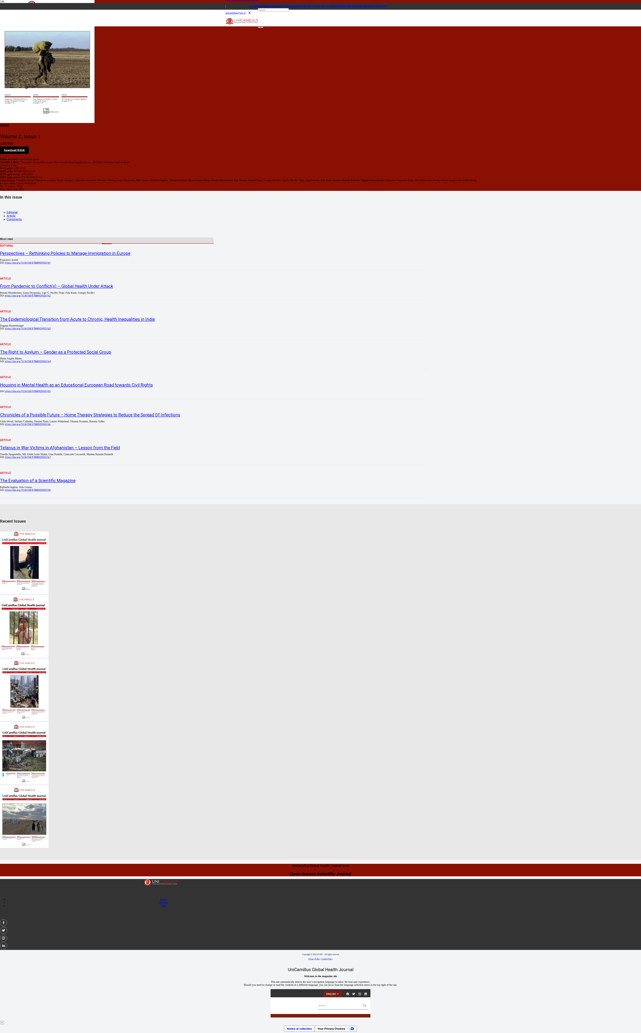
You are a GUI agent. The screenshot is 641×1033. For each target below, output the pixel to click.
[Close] (262, 27)
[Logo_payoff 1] (241, 23)
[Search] (259, 27)
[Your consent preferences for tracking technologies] (3, 775)
